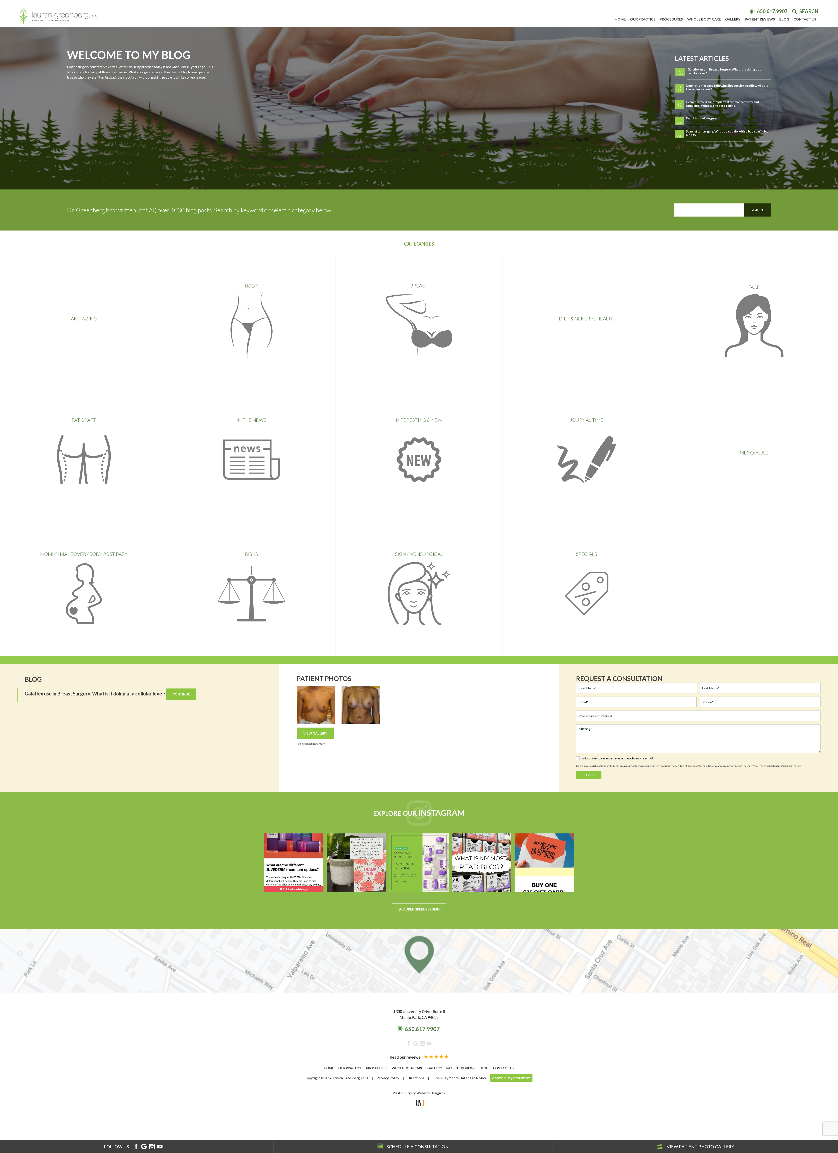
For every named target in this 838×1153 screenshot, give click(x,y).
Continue (181, 694)
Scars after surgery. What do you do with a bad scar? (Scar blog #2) (728, 133)
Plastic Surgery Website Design (417, 1093)
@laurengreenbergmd (419, 909)
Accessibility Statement (511, 1078)
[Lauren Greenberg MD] (59, 16)
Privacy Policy (388, 1078)
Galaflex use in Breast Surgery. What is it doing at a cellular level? (724, 71)
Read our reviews (405, 1057)
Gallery (732, 19)
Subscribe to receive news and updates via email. (618, 758)
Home (620, 19)
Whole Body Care (704, 19)
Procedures (671, 19)
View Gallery (315, 733)
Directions (415, 1078)
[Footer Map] (419, 961)
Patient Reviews (760, 19)
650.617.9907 (422, 1029)
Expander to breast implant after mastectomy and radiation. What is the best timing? (722, 103)
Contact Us (804, 19)
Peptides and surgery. (701, 118)
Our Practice (642, 19)
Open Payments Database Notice (460, 1078)
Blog (784, 19)
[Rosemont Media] (419, 1103)
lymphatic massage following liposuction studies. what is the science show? (727, 87)
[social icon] (408, 1044)
